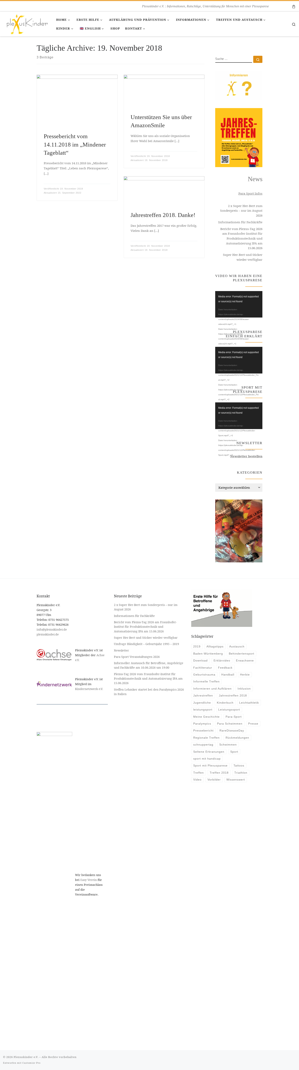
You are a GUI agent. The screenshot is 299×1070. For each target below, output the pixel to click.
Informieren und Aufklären (212, 688)
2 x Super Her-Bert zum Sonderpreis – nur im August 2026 (241, 210)
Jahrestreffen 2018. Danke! (163, 215)
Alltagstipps (215, 646)
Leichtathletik (249, 702)
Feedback (225, 667)
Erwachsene (245, 660)
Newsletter (121, 650)
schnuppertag (203, 744)
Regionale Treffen (206, 737)
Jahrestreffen (203, 695)
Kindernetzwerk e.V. (89, 689)
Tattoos (239, 765)
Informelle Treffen (206, 681)
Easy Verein (88, 880)
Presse (253, 723)
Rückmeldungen (237, 737)
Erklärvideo (222, 660)
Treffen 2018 (219, 772)
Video (197, 779)
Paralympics (202, 723)
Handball (227, 674)
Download (200, 660)
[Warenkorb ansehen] (293, 6)
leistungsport (202, 709)
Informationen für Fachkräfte (240, 222)
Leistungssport (229, 709)
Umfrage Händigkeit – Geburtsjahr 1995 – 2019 (147, 644)
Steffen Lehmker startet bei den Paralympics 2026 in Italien (149, 692)
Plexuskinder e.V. (26, 1057)
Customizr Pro (31, 1062)
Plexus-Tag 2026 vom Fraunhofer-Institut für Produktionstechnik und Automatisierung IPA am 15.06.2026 (148, 678)
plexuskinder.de (48, 634)
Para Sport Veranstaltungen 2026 (137, 657)
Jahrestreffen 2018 (233, 695)
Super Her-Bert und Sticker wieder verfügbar (242, 257)
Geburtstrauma (204, 674)
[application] (238, 304)
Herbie (245, 674)
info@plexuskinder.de (52, 629)
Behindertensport (241, 653)
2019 (197, 646)
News (255, 179)
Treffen (198, 772)
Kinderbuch (225, 702)
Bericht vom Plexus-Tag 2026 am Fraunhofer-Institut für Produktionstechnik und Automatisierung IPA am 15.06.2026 (241, 238)
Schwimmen (228, 744)
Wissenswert (235, 779)
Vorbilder (214, 779)
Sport (234, 751)
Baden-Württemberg (208, 653)
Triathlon (240, 772)
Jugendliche (202, 702)
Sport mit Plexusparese (210, 765)
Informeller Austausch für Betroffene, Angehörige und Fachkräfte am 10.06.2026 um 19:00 (148, 665)
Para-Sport (234, 716)
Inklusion (244, 688)
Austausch (236, 646)
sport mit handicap (207, 758)
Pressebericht (203, 730)
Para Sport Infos (250, 193)
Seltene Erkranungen (208, 751)
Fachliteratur (202, 667)
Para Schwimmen (229, 723)
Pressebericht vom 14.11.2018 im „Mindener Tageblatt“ (75, 144)
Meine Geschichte (206, 716)
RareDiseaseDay (231, 730)
